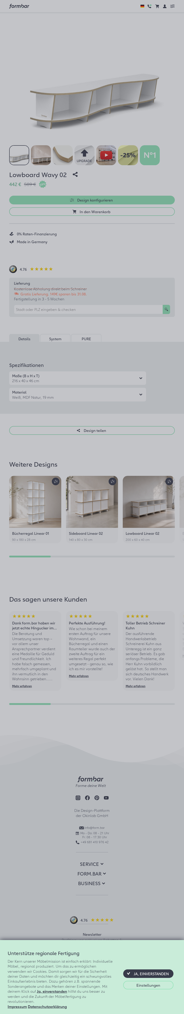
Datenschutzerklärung (47, 1006)
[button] (148, 973)
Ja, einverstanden (52, 991)
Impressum (17, 1006)
